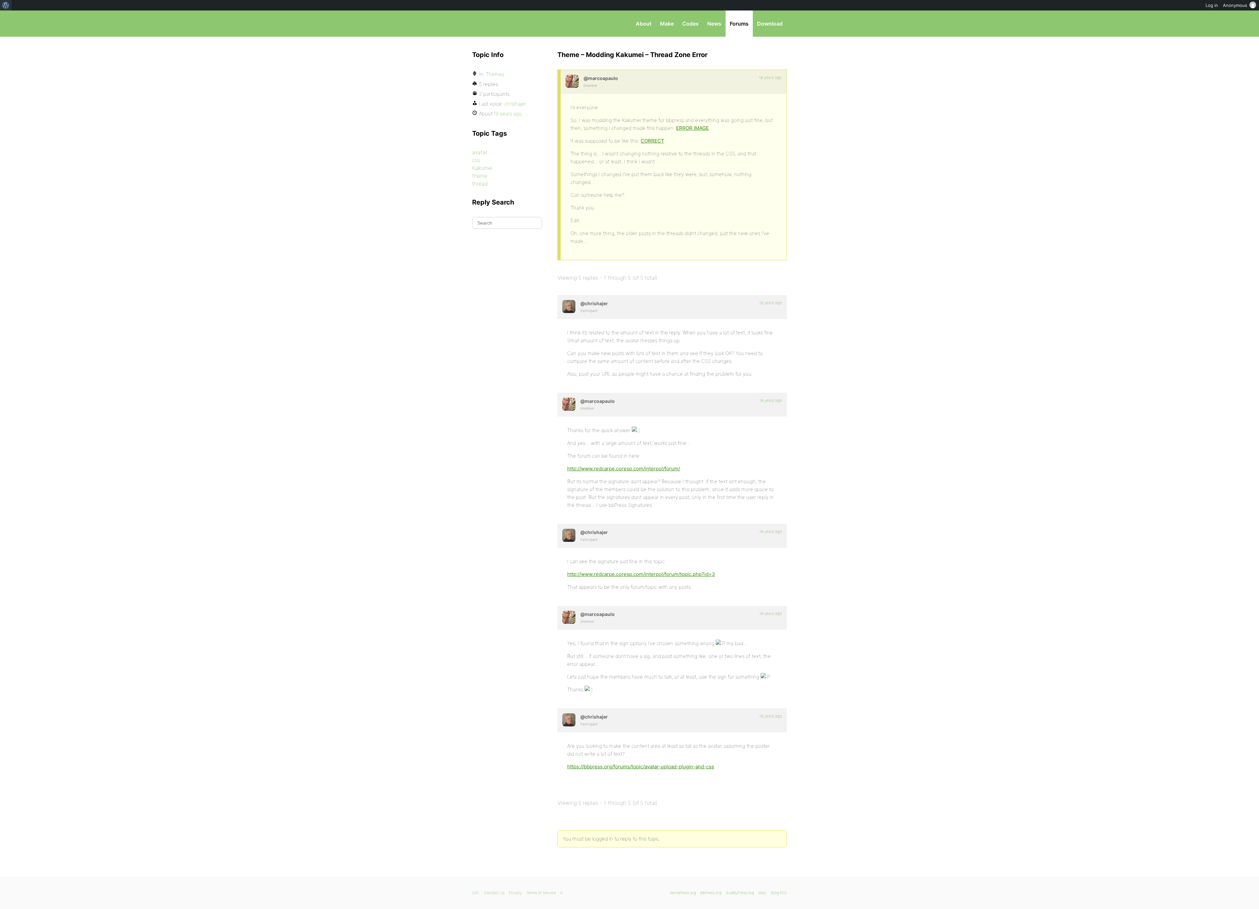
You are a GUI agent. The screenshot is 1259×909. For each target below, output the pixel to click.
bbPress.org (506, 23)
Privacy (515, 892)
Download (770, 23)
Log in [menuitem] (1212, 5)
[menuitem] (5, 5)
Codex (690, 23)
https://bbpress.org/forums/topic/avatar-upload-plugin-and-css (640, 766)
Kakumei (482, 168)
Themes (495, 74)
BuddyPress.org (740, 892)
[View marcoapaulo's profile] (572, 81)
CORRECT (652, 141)
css (476, 160)
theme (479, 175)
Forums (739, 23)
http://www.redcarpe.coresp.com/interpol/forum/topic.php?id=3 (641, 574)
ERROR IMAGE (692, 128)
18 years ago (770, 77)
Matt (762, 892)
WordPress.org (683, 892)
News (714, 23)
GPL (476, 892)
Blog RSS (779, 892)
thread (480, 183)
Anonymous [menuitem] (1235, 5)
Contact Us (494, 892)
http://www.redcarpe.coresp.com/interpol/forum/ (623, 468)
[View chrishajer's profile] (568, 306)
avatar (479, 152)
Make (667, 23)
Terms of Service (541, 892)
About (643, 23)
